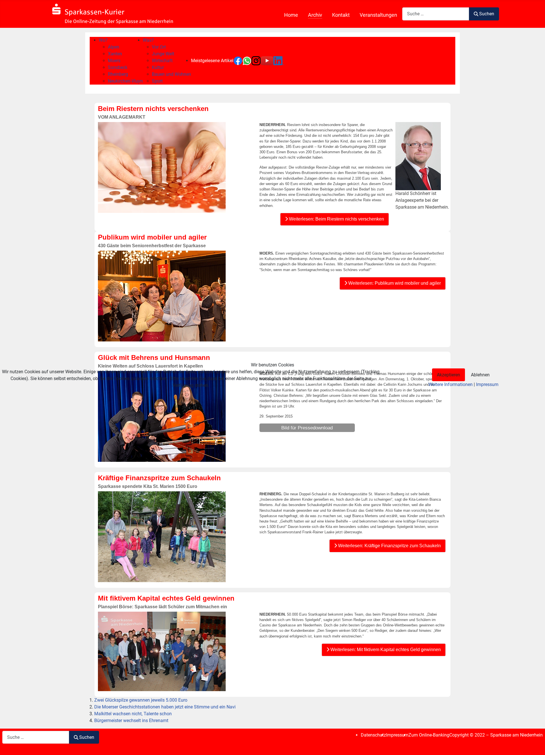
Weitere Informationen (450, 384)
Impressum (487, 384)
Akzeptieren (448, 375)
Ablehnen (480, 375)
